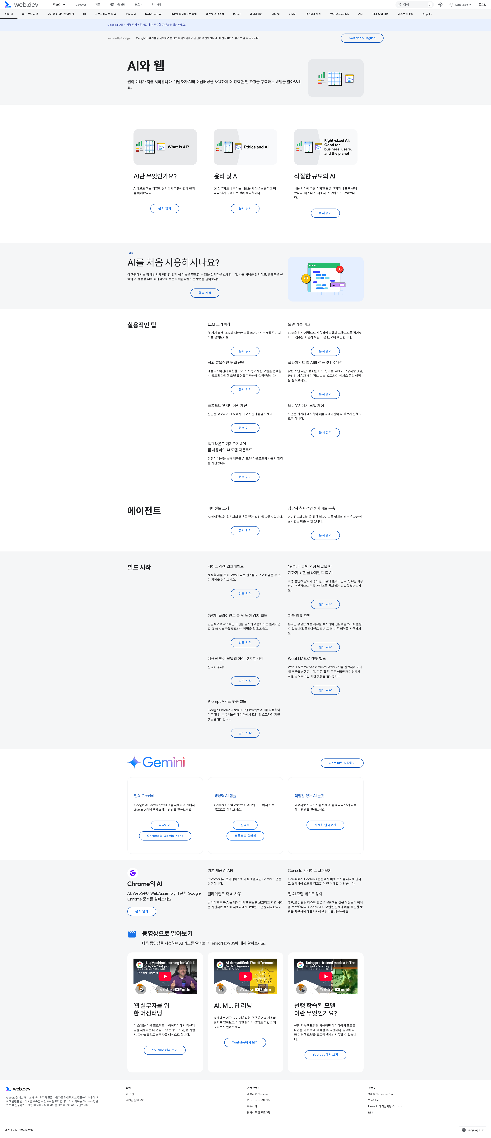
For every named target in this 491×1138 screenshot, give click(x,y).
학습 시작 (205, 293)
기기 (360, 14)
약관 (7, 1129)
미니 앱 (276, 14)
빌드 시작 (245, 594)
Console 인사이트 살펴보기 (309, 870)
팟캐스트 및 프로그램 (259, 1112)
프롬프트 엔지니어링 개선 (227, 405)
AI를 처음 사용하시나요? (173, 263)
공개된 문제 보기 (135, 1100)
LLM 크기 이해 (219, 324)
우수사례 (156, 4)
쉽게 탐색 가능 (380, 14)
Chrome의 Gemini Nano (165, 836)
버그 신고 (131, 1094)
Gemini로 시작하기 (342, 763)
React (237, 14)
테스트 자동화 (405, 14)
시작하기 (165, 825)
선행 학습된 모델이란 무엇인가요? (315, 1009)
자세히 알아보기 (325, 825)
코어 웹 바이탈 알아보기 (60, 14)
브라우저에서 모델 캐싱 (306, 405)
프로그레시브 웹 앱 (105, 14)
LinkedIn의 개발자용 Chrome (385, 1106)
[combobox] (414, 4)
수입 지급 (130, 14)
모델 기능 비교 (299, 324)
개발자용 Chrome (257, 1094)
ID (84, 14)
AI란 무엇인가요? (155, 176)
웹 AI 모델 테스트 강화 (305, 894)
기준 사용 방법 (118, 4)
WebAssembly (339, 14)
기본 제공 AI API (220, 870)
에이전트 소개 (218, 508)
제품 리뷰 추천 (299, 615)
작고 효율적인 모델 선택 (226, 362)
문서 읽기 (164, 208)
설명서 (245, 825)
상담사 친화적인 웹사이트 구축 (311, 508)
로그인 (483, 4)
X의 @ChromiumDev (380, 1094)
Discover (81, 4)
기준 (97, 4)
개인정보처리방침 (23, 1129)
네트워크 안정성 (215, 14)
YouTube (373, 1100)
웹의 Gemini (144, 796)
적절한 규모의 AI (314, 176)
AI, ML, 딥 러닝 (233, 1006)
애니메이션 (256, 14)
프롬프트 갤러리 (245, 836)
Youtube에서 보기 (165, 1050)
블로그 (138, 4)
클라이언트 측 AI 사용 (224, 894)
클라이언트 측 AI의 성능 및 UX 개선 (315, 362)
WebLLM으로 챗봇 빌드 (307, 658)
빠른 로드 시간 (30, 14)
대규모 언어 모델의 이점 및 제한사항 (236, 658)
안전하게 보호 (313, 14)
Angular (428, 14)
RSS (370, 1112)
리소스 (57, 4)
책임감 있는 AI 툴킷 (309, 796)
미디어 (292, 14)
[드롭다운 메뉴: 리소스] (66, 4)
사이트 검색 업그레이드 (226, 566)
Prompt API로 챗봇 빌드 (227, 701)
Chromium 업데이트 (259, 1100)
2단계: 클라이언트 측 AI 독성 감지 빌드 (237, 615)
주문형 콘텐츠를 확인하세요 (169, 24)
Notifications (153, 14)
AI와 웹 (9, 14)
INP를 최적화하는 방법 (184, 14)
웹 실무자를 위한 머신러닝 (151, 1009)
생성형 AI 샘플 (225, 796)
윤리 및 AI (226, 176)
